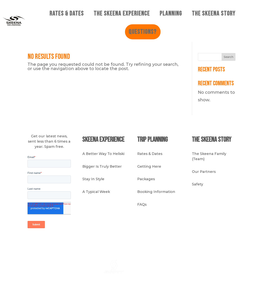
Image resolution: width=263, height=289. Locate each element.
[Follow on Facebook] (182, 240)
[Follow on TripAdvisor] (198, 240)
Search (228, 57)
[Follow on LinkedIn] (190, 240)
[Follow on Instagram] (175, 240)
